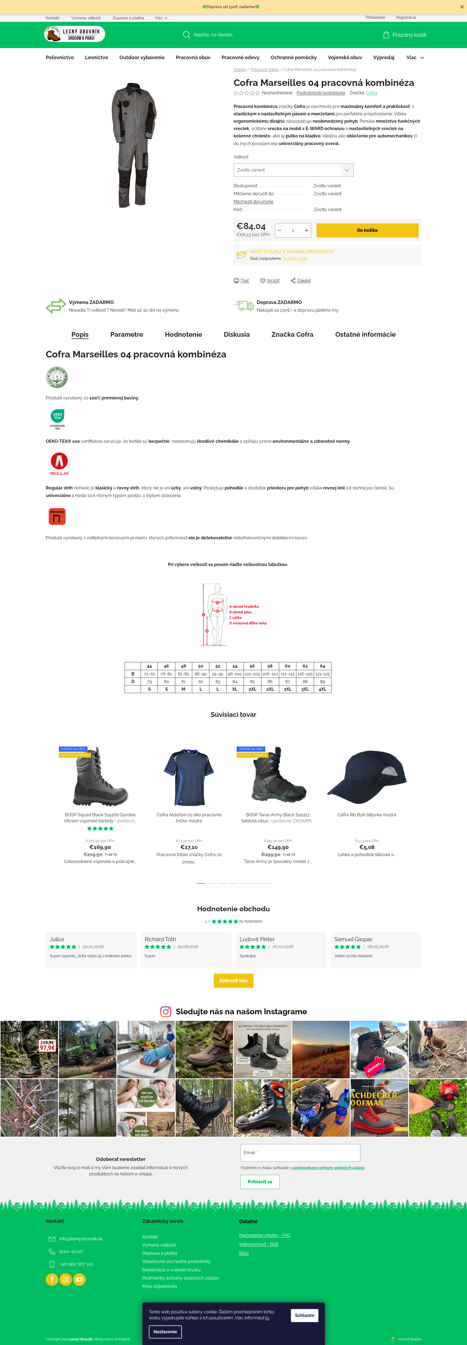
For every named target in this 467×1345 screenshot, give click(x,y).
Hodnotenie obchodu (233, 909)
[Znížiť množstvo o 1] (279, 230)
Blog (244, 1253)
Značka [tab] (293, 334)
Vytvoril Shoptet (409, 1339)
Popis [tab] (80, 334)
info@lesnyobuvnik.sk (80, 1238)
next (417, 813)
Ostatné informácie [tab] (365, 334)
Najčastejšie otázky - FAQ (264, 1235)
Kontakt (52, 18)
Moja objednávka (159, 1286)
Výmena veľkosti (86, 18)
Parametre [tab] (126, 334)
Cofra (371, 92)
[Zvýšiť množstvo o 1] (307, 230)
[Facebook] (52, 1279)
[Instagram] (65, 1279)
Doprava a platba (128, 18)
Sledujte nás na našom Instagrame (241, 1011)
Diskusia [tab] (237, 334)
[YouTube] (79, 1279)
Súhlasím (304, 1315)
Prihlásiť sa (260, 1181)
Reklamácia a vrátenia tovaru (171, 1269)
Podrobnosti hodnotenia (321, 92)
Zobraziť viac (233, 980)
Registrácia (406, 17)
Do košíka (367, 230)
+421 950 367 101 (76, 1263)
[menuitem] (59, 57)
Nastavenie (165, 1331)
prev (50, 813)
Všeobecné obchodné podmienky (176, 1261)
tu (267, 1317)
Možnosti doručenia (253, 201)
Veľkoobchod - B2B (258, 1244)
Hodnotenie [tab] (183, 334)
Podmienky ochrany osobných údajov (180, 1278)
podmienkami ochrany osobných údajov (329, 1168)
